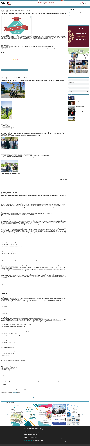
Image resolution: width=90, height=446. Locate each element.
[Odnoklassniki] (85, 3)
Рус (63, 0)
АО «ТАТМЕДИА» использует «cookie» (28, 440)
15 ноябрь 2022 (3, 11)
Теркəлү (80, 2)
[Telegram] (87, 3)
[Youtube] (84, 3)
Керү (82, 2)
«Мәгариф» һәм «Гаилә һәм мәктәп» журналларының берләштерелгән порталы (35, 0)
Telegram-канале (15, 392)
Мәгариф (7, 11)
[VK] (80, 3)
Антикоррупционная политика (27, 439)
